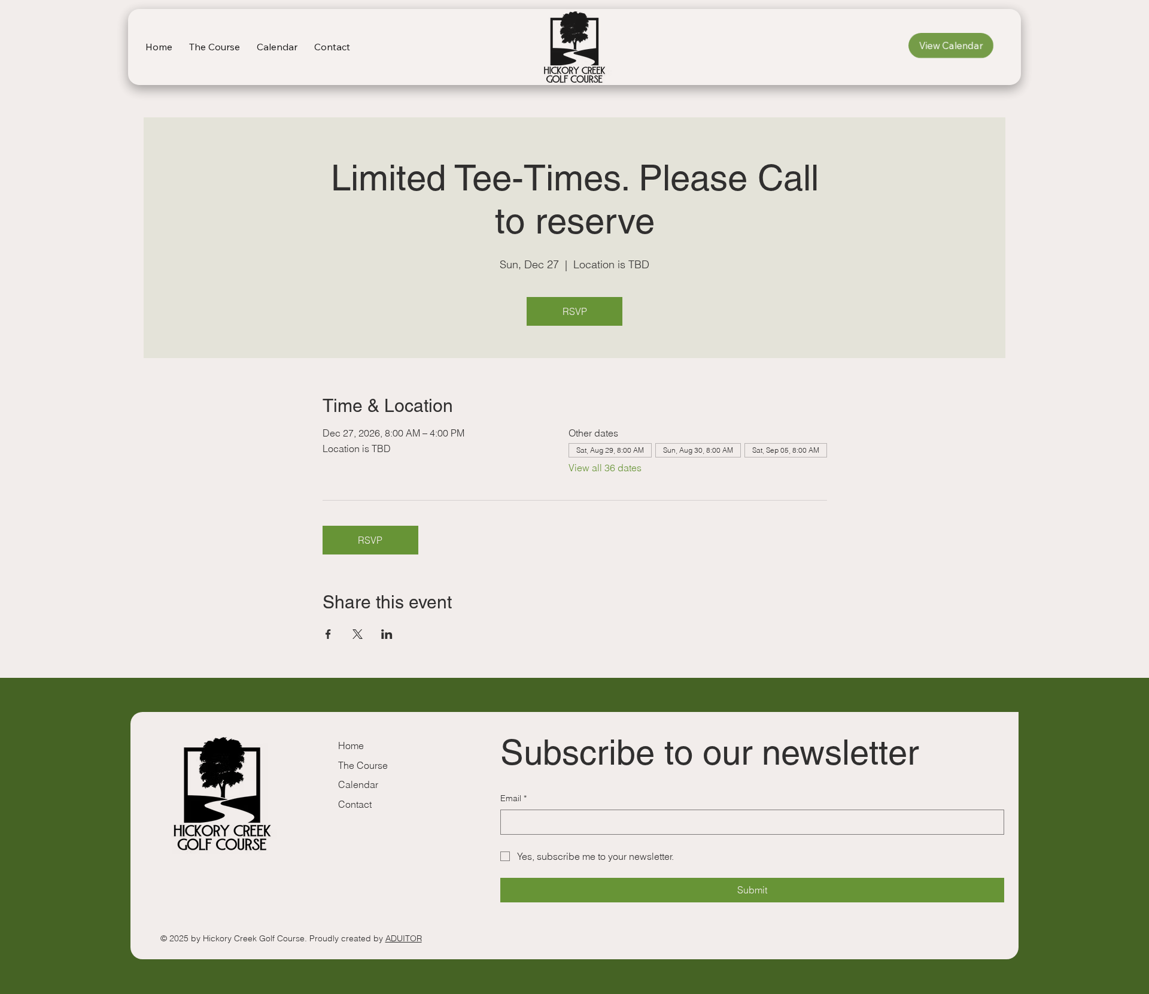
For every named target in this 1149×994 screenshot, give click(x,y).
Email (513, 798)
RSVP (575, 311)
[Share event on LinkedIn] (387, 634)
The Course (363, 765)
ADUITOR (403, 938)
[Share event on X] (357, 634)
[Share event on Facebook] (328, 634)
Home (351, 745)
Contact (355, 804)
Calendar (358, 784)
